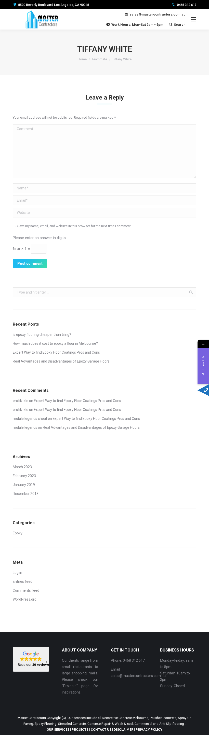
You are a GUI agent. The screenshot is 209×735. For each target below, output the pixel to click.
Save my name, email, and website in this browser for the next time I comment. (74, 226)
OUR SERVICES (58, 729)
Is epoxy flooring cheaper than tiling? (42, 334)
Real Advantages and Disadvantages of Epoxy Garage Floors (61, 361)
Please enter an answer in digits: (40, 237)
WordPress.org (24, 599)
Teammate (99, 59)
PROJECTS (80, 729)
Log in (17, 573)
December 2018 (25, 494)
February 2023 (24, 476)
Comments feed (26, 590)
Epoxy (17, 533)
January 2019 (24, 485)
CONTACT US (101, 729)
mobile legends (25, 427)
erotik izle (20, 401)
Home (82, 59)
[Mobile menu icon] (193, 19)
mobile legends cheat (30, 419)
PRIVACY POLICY (149, 729)
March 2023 (22, 467)
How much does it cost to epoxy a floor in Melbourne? (55, 343)
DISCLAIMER (123, 729)
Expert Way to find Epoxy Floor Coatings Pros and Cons (56, 352)
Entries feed (22, 581)
